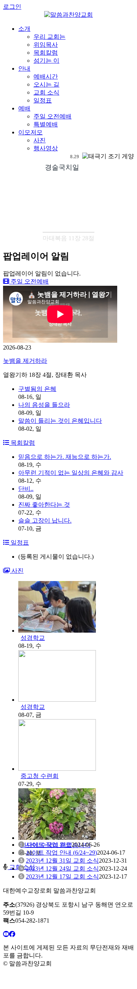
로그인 (12, 6)
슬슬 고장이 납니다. (45, 520)
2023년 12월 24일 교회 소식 (62, 868)
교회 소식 (46, 92)
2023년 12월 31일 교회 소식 (62, 860)
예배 (24, 108)
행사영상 (45, 148)
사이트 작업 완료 (49, 844)
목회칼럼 (45, 52)
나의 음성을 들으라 (44, 405)
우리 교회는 (49, 36)
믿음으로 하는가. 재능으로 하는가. (64, 457)
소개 (24, 28)
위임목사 (45, 44)
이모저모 (30, 132)
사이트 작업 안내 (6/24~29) (61, 852)
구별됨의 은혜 (37, 389)
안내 (24, 68)
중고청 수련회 (40, 776)
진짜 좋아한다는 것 (44, 504)
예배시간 (45, 76)
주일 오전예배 (52, 116)
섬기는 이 (46, 60)
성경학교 (33, 638)
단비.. (25, 488)
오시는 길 (46, 84)
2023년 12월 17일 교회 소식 (62, 876)
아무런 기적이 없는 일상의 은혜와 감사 (70, 472)
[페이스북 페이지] (12, 934)
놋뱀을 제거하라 (25, 360)
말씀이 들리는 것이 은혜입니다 (60, 420)
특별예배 (45, 124)
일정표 (42, 100)
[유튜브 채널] (6, 934)
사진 (39, 140)
